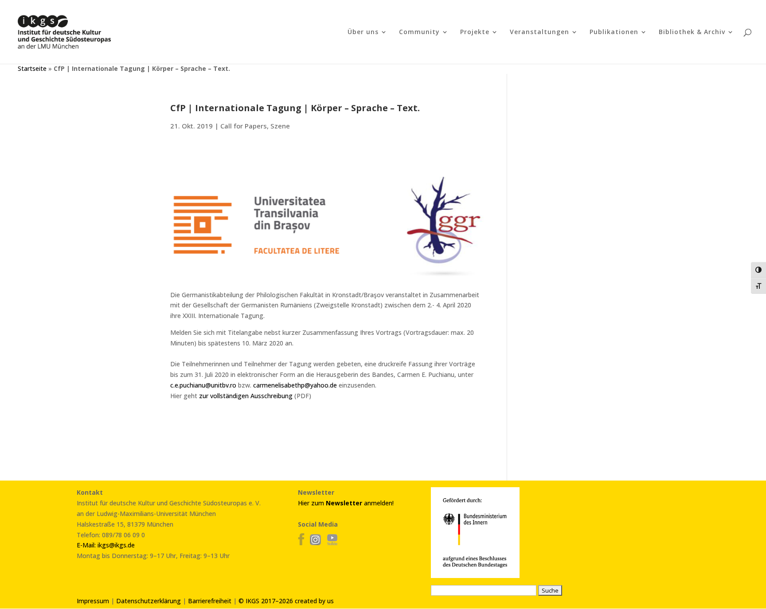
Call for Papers (243, 125)
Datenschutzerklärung (148, 601)
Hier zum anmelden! (346, 503)
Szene (280, 125)
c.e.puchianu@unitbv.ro (203, 385)
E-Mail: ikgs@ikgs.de (106, 545)
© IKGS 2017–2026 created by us (286, 601)
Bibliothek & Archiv (692, 32)
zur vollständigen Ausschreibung (246, 396)
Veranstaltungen (539, 32)
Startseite (32, 68)
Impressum (93, 601)
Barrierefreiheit (209, 601)
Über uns (363, 32)
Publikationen (614, 32)
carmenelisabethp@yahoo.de (295, 385)
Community (419, 32)
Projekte (474, 32)
